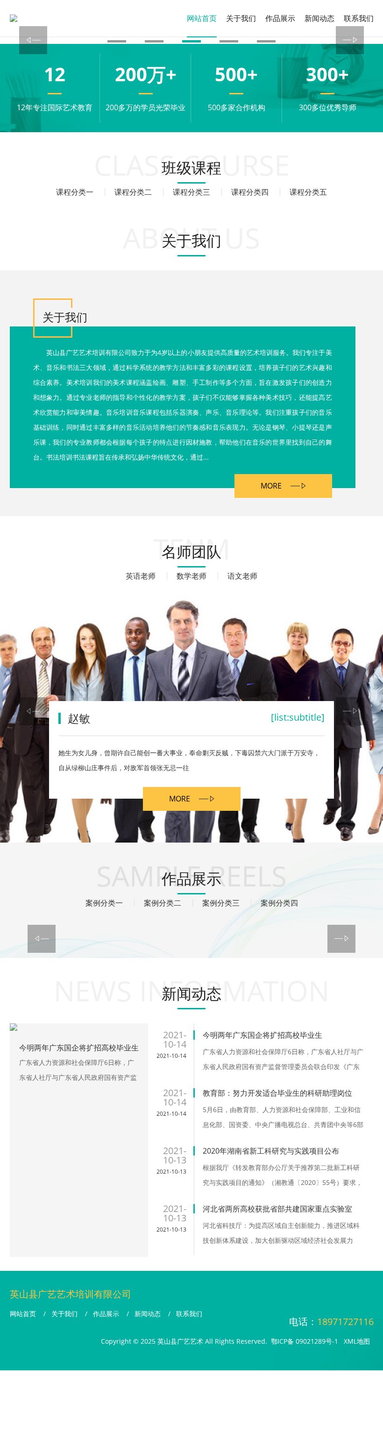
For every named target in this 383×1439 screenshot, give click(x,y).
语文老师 (242, 576)
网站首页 (202, 18)
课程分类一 (74, 192)
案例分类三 (221, 903)
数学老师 (191, 576)
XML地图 (357, 1341)
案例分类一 (104, 903)
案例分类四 (279, 903)
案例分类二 (162, 903)
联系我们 (359, 18)
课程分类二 (133, 192)
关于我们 (241, 18)
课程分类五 (308, 192)
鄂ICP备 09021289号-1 (304, 1341)
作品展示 (280, 18)
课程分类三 (191, 192)
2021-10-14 (171, 1056)
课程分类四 (250, 192)
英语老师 (141, 576)
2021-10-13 (171, 1172)
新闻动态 (319, 18)
